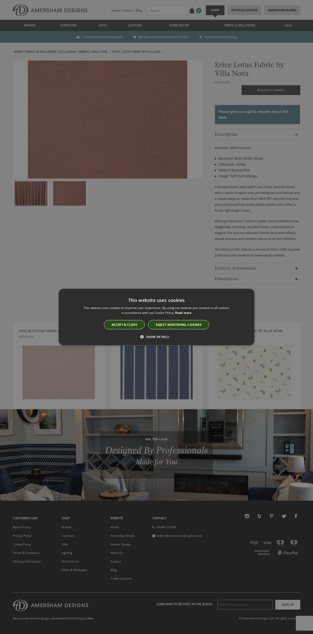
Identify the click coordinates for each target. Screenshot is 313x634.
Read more (183, 313)
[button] (156, 336)
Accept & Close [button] (124, 324)
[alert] (156, 317)
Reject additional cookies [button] (178, 324)
